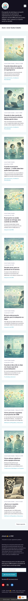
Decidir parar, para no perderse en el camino (11, 268)
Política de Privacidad (17, 599)
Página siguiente (20, 524)
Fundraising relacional (9, 377)
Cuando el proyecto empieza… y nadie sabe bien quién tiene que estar (13, 168)
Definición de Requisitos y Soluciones (13, 422)
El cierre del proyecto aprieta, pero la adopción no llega (14, 317)
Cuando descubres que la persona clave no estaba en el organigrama (13, 68)
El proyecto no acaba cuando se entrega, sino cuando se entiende (12, 220)
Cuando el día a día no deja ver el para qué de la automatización (13, 367)
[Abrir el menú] (25, 6)
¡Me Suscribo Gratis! (9, 574)
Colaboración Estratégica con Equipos (14, 468)
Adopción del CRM (9, 230)
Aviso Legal (6, 599)
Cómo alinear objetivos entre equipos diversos (12, 459)
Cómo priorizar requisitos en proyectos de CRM (13, 413)
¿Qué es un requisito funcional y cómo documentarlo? (11, 506)
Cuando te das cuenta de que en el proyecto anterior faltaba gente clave (13, 117)
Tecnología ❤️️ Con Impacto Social (10, 579)
